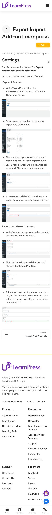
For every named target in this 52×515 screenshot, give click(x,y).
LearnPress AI (9, 420)
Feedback (7, 483)
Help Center (8, 472)
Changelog (33, 420)
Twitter (32, 478)
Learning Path (9, 431)
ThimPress (26, 377)
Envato (31, 483)
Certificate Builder (12, 426)
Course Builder (10, 415)
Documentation (36, 415)
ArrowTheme (35, 499)
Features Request (37, 448)
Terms (29, 401)
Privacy (41, 401)
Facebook (33, 472)
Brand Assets (35, 459)
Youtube (32, 488)
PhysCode (33, 493)
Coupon (32, 443)
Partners (6, 488)
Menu (47, 5)
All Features (8, 436)
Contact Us (8, 478)
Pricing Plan (34, 453)
